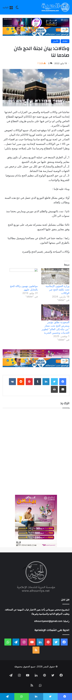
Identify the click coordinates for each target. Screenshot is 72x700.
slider (65, 41)
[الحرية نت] (55, 7)
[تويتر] (54, 381)
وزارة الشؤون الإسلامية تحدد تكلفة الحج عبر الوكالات (57, 289)
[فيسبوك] (62, 381)
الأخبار (55, 41)
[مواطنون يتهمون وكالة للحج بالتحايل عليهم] (24, 276)
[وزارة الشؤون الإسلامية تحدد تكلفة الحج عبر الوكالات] (55, 276)
